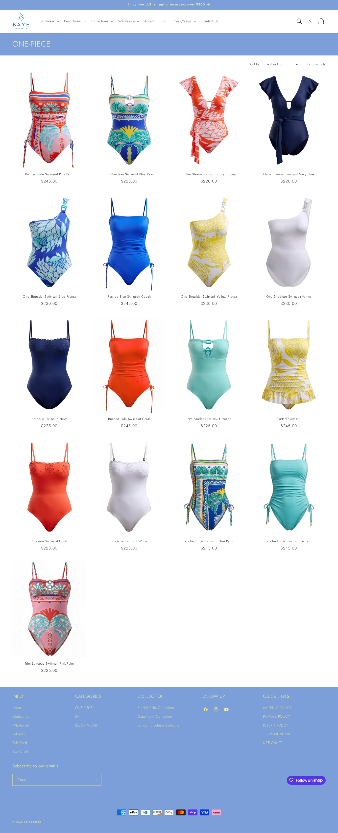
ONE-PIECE (84, 707)
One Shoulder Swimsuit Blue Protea (49, 297)
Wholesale (20, 725)
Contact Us (20, 716)
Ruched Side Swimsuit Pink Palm (49, 174)
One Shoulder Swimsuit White (288, 297)
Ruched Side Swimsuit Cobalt (129, 297)
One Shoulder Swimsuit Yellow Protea (209, 297)
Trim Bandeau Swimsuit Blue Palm (129, 174)
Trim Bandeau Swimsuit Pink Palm (49, 664)
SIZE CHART (272, 742)
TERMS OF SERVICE (278, 733)
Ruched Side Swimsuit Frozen (289, 541)
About (17, 707)
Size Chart (20, 751)
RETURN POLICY (276, 725)
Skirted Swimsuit (289, 419)
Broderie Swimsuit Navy (49, 419)
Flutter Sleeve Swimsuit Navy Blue (288, 174)
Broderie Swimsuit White (129, 541)
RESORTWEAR (86, 725)
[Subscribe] (95, 780)
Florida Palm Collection (156, 707)
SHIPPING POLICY (277, 707)
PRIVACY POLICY (276, 716)
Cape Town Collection (155, 716)
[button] (49, 21)
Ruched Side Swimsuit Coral (129, 419)
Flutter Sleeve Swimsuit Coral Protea (209, 174)
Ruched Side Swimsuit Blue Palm (209, 541)
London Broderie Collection (159, 725)
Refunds (18, 733)
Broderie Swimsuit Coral (49, 541)
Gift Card (19, 742)
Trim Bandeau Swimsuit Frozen (208, 419)
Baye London (32, 822)
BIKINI (79, 716)
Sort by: (255, 64)
